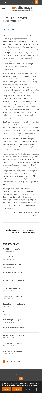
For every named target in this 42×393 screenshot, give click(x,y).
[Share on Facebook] (4, 29)
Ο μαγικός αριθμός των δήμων (13, 280)
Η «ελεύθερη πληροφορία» (12, 320)
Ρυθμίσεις (28, 389)
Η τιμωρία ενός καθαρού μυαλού (14, 304)
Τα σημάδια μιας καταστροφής (14, 343)
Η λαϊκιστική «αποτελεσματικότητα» (16, 312)
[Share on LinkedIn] (13, 29)
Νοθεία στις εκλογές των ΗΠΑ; (13, 335)
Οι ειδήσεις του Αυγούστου (12, 351)
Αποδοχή (6, 389)
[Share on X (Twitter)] (8, 29)
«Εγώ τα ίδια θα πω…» (10, 257)
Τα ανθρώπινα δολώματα (11, 288)
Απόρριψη (17, 389)
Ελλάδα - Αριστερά (23, 25)
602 (18, 361)
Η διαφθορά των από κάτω (12, 265)
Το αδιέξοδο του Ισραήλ (11, 249)
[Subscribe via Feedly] (36, 3)
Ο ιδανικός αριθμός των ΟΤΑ (13, 272)
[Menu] (3, 8)
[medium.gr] (22, 8)
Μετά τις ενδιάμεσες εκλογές (13, 327)
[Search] (33, 2)
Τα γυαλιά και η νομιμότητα (12, 296)
